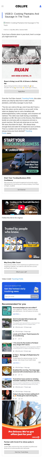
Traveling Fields (27, 98)
